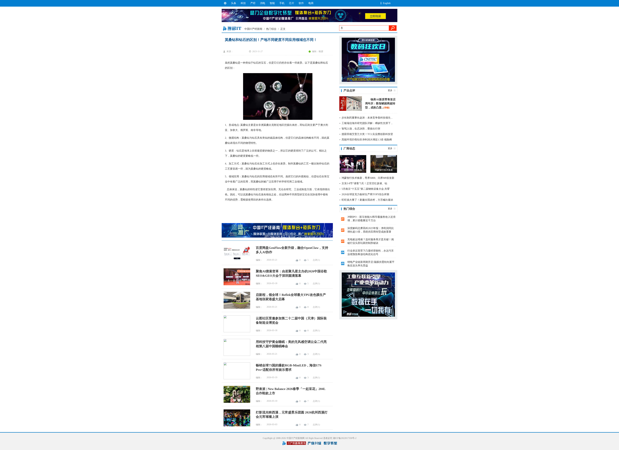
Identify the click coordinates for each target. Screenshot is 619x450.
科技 (243, 3)
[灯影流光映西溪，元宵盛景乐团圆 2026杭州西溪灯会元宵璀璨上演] (236, 425)
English (387, 3)
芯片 (291, 3)
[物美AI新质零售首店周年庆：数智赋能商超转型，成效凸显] (350, 110)
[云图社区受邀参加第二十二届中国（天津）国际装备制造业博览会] (236, 331)
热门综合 (271, 29)
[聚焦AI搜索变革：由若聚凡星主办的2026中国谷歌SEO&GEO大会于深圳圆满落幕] (236, 284)
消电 (262, 3)
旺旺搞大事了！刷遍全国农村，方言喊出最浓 (367, 199)
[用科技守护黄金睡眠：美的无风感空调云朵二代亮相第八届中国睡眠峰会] (236, 355)
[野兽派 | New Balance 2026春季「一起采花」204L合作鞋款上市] (236, 402)
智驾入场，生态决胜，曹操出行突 (361, 128)
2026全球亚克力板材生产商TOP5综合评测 (365, 194)
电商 (311, 3)
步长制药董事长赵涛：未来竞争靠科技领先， (367, 117)
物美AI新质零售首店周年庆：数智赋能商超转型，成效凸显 (380, 103)
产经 (252, 3)
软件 (301, 3)
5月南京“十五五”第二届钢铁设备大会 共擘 (366, 188)
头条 (233, 3)
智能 (272, 3)
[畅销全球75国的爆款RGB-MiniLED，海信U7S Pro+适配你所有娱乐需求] (236, 378)
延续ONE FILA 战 (353, 170)
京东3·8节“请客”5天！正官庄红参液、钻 (364, 183)
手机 (282, 3)
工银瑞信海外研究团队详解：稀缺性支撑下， (367, 123)
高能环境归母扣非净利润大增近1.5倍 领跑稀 (367, 139)
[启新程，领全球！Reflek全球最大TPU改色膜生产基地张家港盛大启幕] (236, 308)
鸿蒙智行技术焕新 (384, 170)
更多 (390, 90)
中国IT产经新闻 (253, 29)
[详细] (386, 107)
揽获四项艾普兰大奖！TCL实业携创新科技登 (367, 134)
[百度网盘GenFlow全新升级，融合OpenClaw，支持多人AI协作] (236, 261)
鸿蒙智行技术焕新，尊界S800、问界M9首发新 (368, 178)
